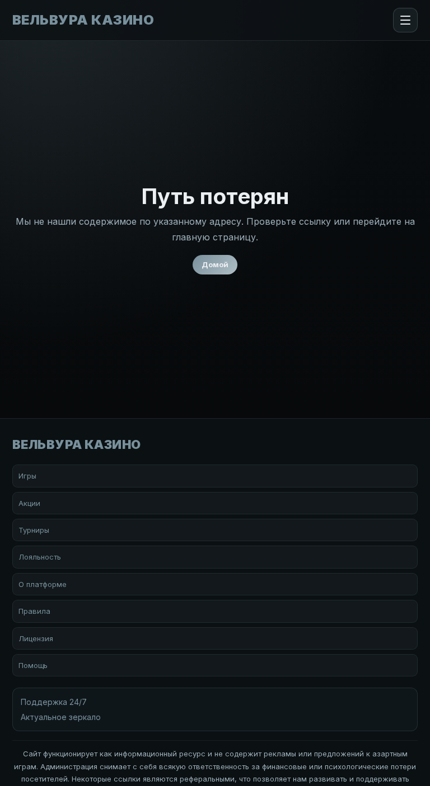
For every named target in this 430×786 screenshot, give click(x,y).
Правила (34, 611)
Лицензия (35, 638)
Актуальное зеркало (61, 717)
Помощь (33, 665)
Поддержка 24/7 (54, 702)
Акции (29, 503)
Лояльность (39, 556)
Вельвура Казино (83, 20)
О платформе (42, 584)
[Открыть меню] (405, 20)
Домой (215, 264)
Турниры (33, 529)
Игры (27, 475)
